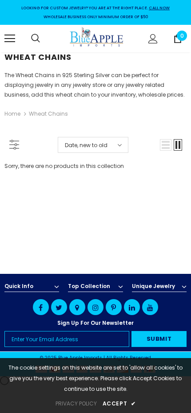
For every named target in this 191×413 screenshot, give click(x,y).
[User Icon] (153, 38)
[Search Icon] (44, 38)
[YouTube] (150, 307)
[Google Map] (77, 307)
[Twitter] (59, 307)
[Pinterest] (114, 307)
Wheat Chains (48, 113)
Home (12, 113)
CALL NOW (159, 8)
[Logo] (97, 38)
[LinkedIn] (132, 307)
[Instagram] (95, 307)
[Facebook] (41, 307)
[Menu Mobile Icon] (9, 38)
